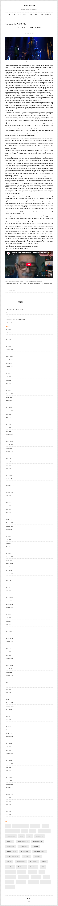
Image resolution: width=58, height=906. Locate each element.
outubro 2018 (9, 570)
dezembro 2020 (9, 482)
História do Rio (35, 281)
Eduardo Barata (39, 836)
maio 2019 (8, 546)
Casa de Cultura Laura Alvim (12, 831)
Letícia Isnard (37, 856)
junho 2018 (8, 583)
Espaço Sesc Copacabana (23, 841)
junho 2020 (8, 502)
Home (8, 14)
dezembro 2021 (9, 441)
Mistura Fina (48, 14)
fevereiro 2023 (9, 393)
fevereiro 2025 (9, 349)
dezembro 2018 (9, 563)
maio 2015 (8, 689)
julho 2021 (8, 458)
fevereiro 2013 (9, 753)
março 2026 (8, 329)
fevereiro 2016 (9, 658)
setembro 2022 (9, 410)
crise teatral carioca (11, 836)
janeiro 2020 (9, 519)
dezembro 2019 (9, 522)
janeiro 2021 (9, 478)
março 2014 (8, 726)
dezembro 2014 (9, 702)
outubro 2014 (9, 709)
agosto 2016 (8, 645)
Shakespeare (21, 871)
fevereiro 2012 (9, 777)
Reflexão (44, 861)
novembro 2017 (9, 607)
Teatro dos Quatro (23, 876)
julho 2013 (8, 746)
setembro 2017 (9, 611)
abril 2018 (8, 590)
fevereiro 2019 (9, 556)
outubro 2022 (9, 407)
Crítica (21, 836)
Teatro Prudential (33, 882)
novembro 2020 (9, 485)
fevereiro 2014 (9, 729)
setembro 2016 (9, 641)
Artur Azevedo (35, 826)
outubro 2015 (9, 672)
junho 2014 (8, 716)
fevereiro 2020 (9, 516)
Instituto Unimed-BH (14, 283)
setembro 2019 (9, 533)
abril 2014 (8, 723)
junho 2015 (8, 685)
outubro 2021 (9, 448)
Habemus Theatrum (10, 322)
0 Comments (12, 289)
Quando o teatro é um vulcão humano (14, 309)
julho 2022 (8, 417)
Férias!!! (8, 316)
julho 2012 (8, 767)
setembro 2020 (9, 492)
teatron (46, 876)
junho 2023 (8, 380)
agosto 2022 (8, 414)
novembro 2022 (9, 404)
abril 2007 (8, 811)
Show (35, 14)
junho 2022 (8, 421)
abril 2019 (8, 550)
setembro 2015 (9, 675)
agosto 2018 (8, 577)
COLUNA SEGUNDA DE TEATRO (29, 27)
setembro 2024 (9, 366)
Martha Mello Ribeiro (32, 283)
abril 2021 (8, 468)
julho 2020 (8, 499)
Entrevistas (29, 18)
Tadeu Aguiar (32, 871)
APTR (8, 826)
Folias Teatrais (29, 6)
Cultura (29, 281)
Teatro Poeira (9, 882)
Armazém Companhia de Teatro (20, 826)
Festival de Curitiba (23, 846)
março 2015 (8, 696)
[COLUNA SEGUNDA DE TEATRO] (29, 30)
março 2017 (8, 628)
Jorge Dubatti (23, 283)
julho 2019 (8, 539)
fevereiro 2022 (9, 434)
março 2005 (8, 814)
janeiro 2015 (9, 699)
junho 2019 (8, 543)
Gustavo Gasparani (25, 851)
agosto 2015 (8, 679)
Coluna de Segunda (14, 281)
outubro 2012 (9, 760)
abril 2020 (8, 509)
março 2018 (8, 594)
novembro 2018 (9, 567)
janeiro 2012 (9, 780)
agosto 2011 (8, 797)
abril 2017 (8, 624)
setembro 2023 (9, 370)
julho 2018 (8, 580)
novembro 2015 (9, 668)
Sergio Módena (33, 866)
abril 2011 (8, 804)
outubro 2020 (9, 488)
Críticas (18, 14)
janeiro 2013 (9, 757)
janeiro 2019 (9, 560)
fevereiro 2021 (9, 475)
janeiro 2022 (9, 438)
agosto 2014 (8, 712)
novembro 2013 (9, 740)
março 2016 (8, 655)
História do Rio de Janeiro (39, 851)
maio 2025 (8, 339)
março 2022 (8, 431)
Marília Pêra (9, 861)
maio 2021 (8, 465)
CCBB (24, 831)
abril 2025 (8, 342)
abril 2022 (8, 427)
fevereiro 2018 (9, 597)
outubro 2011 (9, 791)
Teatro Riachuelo (45, 882)
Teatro (24, 14)
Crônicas (41, 14)
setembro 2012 (9, 763)
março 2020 (8, 512)
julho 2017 (8, 617)
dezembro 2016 (9, 638)
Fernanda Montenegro (37, 841)
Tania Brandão (29, 29)
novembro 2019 (9, 526)
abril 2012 (8, 770)
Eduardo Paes (9, 841)
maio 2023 (8, 383)
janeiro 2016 (9, 662)
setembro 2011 (9, 794)
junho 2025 (8, 336)
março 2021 (8, 471)
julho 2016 (8, 648)
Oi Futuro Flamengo (21, 861)
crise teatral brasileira (44, 831)
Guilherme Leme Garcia (11, 851)
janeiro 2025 (9, 353)
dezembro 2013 (9, 736)
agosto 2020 (8, 495)
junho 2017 (8, 621)
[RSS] (29, 901)
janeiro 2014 (9, 733)
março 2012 (8, 774)
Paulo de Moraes (33, 861)
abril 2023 (8, 387)
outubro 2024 (9, 363)
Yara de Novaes (10, 887)
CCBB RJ (32, 831)
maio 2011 (8, 801)
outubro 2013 (9, 743)
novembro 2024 (9, 359)
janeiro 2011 (9, 808)
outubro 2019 (9, 529)
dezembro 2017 (9, 604)
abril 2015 (8, 692)
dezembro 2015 (9, 665)
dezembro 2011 (9, 784)
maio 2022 (8, 424)
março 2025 (8, 346)
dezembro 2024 (9, 356)
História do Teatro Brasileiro (12, 856)
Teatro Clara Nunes (11, 876)
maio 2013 (8, 750)
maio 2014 (8, 719)
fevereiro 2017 (9, 631)
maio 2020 (8, 505)
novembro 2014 (9, 706)
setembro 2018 (9, 573)
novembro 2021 (9, 444)
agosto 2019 (8, 536)
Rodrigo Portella (21, 866)
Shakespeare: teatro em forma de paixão (15, 319)
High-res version (29, 61)
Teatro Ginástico (36, 876)
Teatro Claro (40, 283)
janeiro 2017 (9, 634)
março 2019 (8, 553)
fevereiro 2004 (9, 818)
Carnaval (30, 14)
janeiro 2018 (9, 600)
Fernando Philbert (10, 846)
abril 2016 (8, 651)
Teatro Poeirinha (21, 882)
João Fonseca (26, 856)
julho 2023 (8, 376)
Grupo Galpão (35, 846)
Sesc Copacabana (10, 871)
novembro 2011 (9, 787)
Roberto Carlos (10, 866)
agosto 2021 (8, 455)
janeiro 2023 (9, 397)
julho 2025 (8, 332)
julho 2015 (8, 682)
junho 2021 (8, 461)
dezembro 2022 (9, 400)
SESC (43, 866)
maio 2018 (8, 587)
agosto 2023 (8, 373)
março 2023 (8, 390)
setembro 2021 (9, 451)
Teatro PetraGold (48, 283)
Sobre (13, 14)
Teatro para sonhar (10, 312)
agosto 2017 (8, 614)
